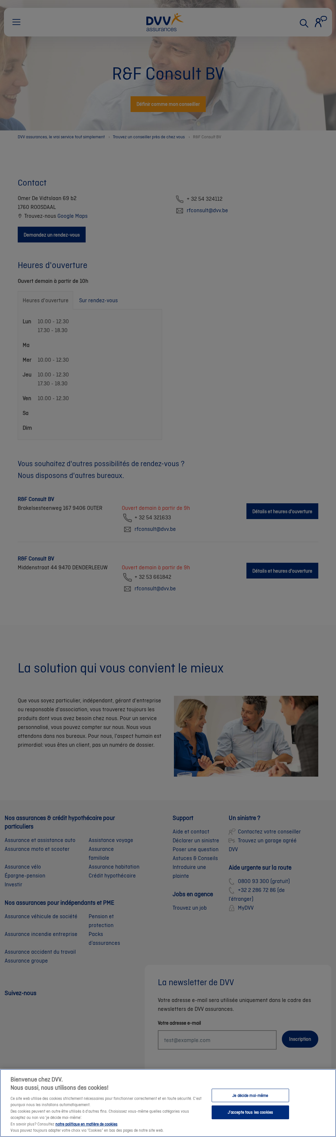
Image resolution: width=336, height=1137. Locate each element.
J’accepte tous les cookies (250, 1112)
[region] (168, 1103)
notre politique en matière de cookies (86, 1124)
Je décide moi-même (250, 1095)
